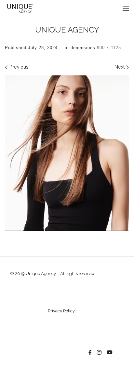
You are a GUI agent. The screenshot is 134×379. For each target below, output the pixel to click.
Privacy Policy (61, 310)
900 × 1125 (108, 47)
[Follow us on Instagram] (99, 352)
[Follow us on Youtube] (110, 352)
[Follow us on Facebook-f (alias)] (90, 352)
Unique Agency (41, 273)
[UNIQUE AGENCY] (67, 153)
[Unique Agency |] (19, 8)
